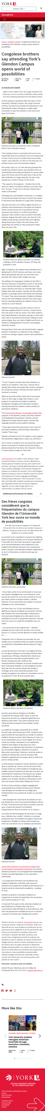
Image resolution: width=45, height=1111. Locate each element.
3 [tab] (21, 1059)
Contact (4, 1093)
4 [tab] (24, 1059)
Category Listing (14, 42)
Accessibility (5, 1105)
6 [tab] (30, 1059)
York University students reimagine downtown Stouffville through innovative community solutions (20, 1042)
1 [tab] (15, 1059)
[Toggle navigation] (4, 19)
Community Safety (7, 1101)
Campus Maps (6, 1097)
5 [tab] (27, 1059)
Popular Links (18, 9)
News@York (7, 14)
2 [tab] (18, 1059)
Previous (5, 1035)
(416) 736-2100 (7, 1095)
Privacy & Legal (6, 1103)
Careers (4, 1107)
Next (40, 1035)
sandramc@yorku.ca (34, 970)
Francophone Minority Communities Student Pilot (23, 413)
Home (4, 42)
